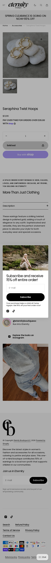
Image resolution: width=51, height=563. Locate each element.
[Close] (45, 249)
